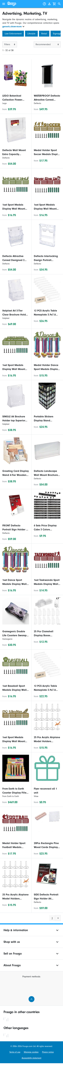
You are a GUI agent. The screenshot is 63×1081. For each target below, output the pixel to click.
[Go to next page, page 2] (58, 918)
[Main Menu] (3, 3)
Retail (44, 33)
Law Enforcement (13, 33)
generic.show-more (12, 26)
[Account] (49, 3)
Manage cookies (31, 1052)
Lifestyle (31, 33)
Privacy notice (48, 1052)
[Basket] (54, 3)
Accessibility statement (31, 1058)
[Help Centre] (44, 3)
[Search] (59, 3)
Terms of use (14, 1052)
